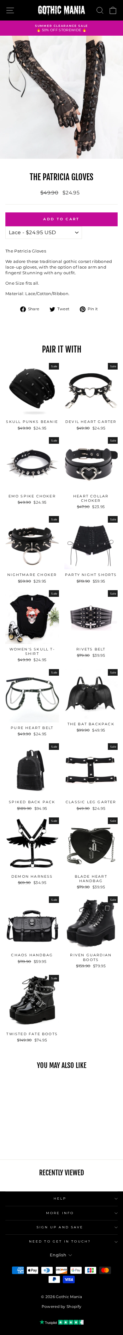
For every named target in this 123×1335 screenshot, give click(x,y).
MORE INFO (60, 1213)
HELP (60, 1198)
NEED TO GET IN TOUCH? (60, 1241)
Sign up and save (60, 1227)
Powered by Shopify (62, 1306)
